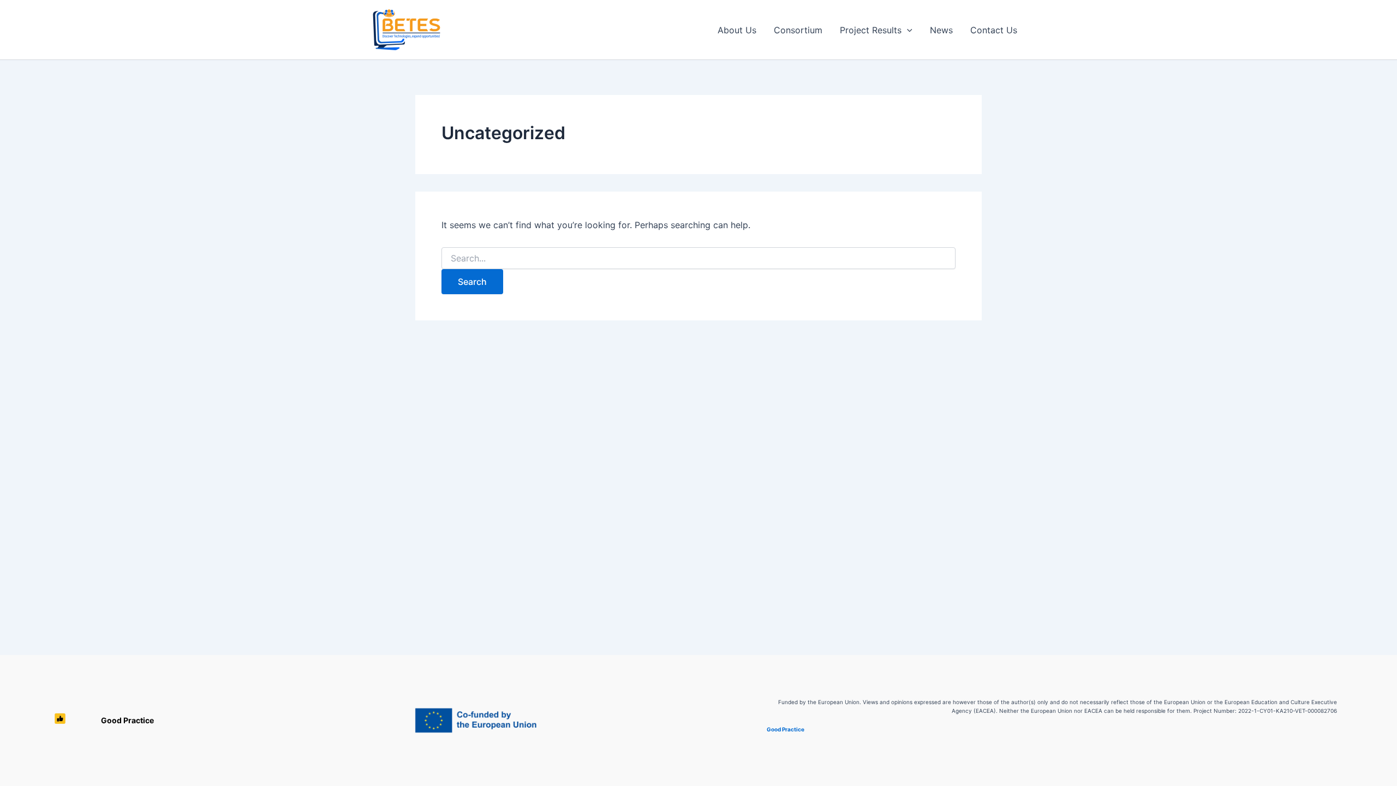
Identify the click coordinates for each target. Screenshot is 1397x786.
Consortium (798, 30)
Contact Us (993, 30)
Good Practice (127, 720)
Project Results (871, 30)
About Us (737, 30)
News (941, 30)
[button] (907, 30)
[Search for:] (698, 258)
